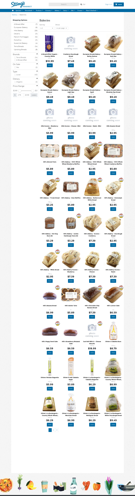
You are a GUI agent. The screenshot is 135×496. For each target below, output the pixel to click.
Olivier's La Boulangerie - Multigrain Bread (92, 414)
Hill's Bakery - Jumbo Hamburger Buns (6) (70, 235)
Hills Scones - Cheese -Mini (70, 126)
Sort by (42, 25)
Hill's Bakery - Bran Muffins (70, 198)
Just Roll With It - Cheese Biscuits (92, 342)
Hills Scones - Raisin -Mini (92, 126)
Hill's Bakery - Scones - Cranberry (92, 235)
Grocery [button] (48, 10)
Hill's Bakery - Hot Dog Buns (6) (50, 235)
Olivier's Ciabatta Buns (113, 341)
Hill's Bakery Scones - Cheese (92, 271)
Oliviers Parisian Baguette (50, 377)
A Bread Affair (21, 60)
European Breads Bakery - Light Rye (71, 91)
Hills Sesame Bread (113, 126)
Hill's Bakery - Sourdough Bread (113, 235)
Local (18, 75)
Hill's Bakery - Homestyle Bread (113, 199)
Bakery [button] (57, 10)
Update (34, 95)
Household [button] (28, 10)
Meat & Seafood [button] (91, 10)
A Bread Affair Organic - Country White (49, 55)
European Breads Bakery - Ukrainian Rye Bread (113, 91)
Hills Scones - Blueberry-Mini (50, 127)
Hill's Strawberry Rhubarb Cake (71, 342)
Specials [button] (18, 10)
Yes (17, 67)
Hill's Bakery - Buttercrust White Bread (92, 199)
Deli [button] (72, 10)
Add (49, 65)
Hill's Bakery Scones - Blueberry (70, 271)
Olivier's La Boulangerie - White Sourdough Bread (113, 414)
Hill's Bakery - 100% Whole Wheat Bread (92, 163)
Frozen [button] (79, 10)
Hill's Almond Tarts (49, 162)
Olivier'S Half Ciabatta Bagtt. (71, 378)
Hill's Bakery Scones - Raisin (113, 271)
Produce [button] (39, 10)
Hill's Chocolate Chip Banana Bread (92, 307)
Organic (19, 82)
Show (57, 25)
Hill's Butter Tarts (71, 306)
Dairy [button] (65, 10)
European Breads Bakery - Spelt (92, 91)
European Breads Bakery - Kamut (50, 91)
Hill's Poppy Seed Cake (50, 341)
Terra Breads (21, 57)
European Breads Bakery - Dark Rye (113, 55)
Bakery (14, 15)
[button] (12, 10)
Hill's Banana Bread (49, 306)
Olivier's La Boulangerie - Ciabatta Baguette (92, 378)
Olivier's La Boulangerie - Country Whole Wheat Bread (113, 379)
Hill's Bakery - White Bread (49, 270)
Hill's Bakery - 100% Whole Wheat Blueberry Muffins (71, 163)
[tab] (25, 54)
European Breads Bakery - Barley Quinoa (92, 55)
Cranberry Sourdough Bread (70, 55)
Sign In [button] (108, 4)
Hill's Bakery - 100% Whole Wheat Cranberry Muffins (113, 163)
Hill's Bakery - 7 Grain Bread (49, 198)
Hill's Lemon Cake (113, 306)
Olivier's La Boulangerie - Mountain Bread (71, 414)
